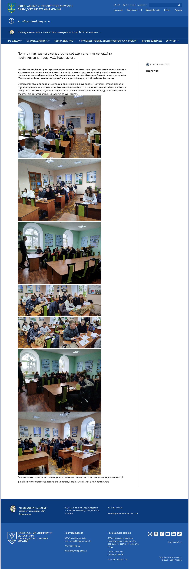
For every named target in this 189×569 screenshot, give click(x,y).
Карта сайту (175, 542)
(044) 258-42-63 (115, 551)
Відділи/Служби (153, 10)
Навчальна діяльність (37, 41)
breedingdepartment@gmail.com (123, 513)
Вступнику (171, 41)
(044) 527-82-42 (72, 545)
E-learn (167, 10)
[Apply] (179, 5)
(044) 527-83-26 (115, 507)
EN (119, 5)
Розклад (178, 10)
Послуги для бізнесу (152, 41)
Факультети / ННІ (134, 10)
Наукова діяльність (63, 41)
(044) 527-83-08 (115, 554)
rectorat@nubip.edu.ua (75, 550)
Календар (118, 10)
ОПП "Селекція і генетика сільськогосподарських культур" (107, 41)
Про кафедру (14, 41)
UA (115, 5)
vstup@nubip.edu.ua (117, 559)
